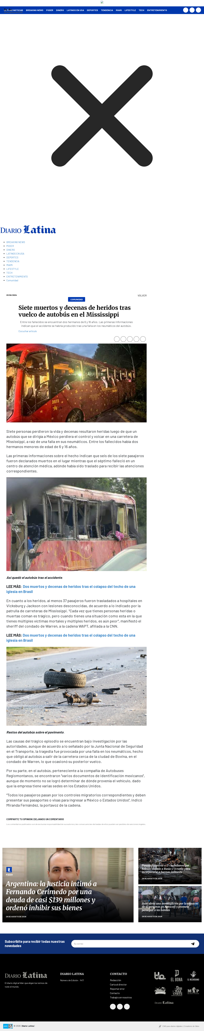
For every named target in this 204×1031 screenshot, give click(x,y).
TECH (141, 10)
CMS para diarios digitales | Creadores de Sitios (180, 1026)
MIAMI (119, 10)
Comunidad (12, 280)
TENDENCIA (107, 10)
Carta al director (118, 984)
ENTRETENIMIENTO (157, 10)
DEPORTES (92, 10)
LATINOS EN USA (75, 10)
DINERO (60, 10)
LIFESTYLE (130, 10)
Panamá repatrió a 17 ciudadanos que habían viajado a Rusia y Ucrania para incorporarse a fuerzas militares (166, 869)
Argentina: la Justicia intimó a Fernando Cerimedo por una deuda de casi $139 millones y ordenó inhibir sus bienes (51, 896)
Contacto (115, 993)
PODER (49, 10)
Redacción (115, 980)
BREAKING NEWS (15, 242)
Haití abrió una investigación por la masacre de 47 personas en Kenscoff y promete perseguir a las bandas (170, 907)
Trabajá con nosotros (121, 997)
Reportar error (117, 988)
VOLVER (142, 295)
